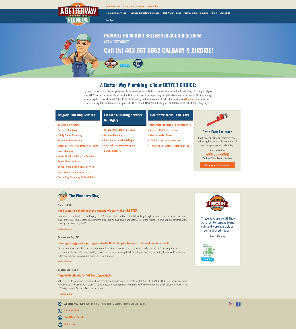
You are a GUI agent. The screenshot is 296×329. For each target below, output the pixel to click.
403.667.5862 (71, 310)
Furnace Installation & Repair (119, 129)
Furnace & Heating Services (144, 12)
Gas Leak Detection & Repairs (120, 145)
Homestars (191, 99)
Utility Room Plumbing (70, 135)
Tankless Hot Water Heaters (165, 140)
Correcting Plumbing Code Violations (78, 177)
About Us (225, 12)
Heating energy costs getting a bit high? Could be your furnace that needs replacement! (113, 243)
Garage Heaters (112, 150)
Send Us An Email (73, 317)
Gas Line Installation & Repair (119, 140)
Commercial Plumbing (196, 12)
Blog (214, 12)
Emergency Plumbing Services (74, 171)
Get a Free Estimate (134, 6)
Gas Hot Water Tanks (161, 135)
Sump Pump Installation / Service (76, 166)
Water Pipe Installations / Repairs (76, 156)
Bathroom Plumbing (69, 124)
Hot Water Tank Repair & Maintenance (170, 124)
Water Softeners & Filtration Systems (78, 145)
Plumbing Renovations (70, 140)
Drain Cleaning (65, 150)
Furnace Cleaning (113, 135)
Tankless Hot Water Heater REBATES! (170, 145)
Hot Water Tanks (172, 12)
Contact (110, 19)
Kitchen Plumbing (67, 129)
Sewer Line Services (69, 161)
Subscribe (153, 6)
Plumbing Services (116, 12)
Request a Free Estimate (217, 165)
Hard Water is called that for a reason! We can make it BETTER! (98, 210)
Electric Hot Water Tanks (163, 129)
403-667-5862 (114, 6)
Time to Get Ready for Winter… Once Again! (85, 275)
